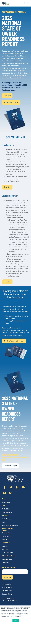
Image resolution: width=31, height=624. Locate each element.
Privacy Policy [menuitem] (7, 584)
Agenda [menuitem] (4, 539)
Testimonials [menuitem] (6, 502)
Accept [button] (15, 620)
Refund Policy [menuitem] (7, 591)
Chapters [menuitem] (4, 546)
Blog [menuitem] (3, 522)
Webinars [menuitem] (5, 549)
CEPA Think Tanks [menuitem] (7, 553)
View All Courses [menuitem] (7, 559)
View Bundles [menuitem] (6, 563)
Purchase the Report (10, 466)
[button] (24, 3)
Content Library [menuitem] (6, 519)
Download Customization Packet (14, 341)
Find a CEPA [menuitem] (5, 509)
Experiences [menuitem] (6, 543)
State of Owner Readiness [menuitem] (10, 525)
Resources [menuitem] (5, 515)
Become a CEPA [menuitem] (7, 512)
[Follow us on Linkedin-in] (17, 487)
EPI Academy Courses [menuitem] (9, 556)
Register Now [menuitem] (6, 533)
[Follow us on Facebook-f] (4, 487)
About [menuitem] (4, 499)
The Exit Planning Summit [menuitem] (7, 530)
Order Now (7, 96)
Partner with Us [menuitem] (6, 536)
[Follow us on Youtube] (23, 487)
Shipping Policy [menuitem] (7, 587)
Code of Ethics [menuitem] (7, 594)
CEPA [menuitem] (4, 505)
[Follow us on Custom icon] (4, 493)
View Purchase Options (11, 102)
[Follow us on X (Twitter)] (11, 487)
